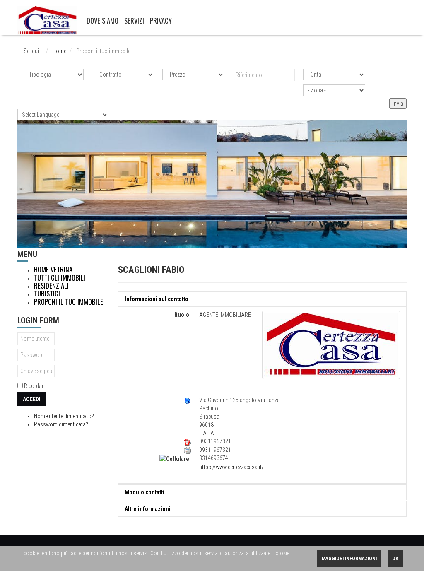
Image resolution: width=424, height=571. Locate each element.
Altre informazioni (148, 509)
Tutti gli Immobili (59, 278)
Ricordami (36, 386)
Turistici (47, 293)
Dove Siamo (102, 20)
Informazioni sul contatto (156, 299)
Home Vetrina (53, 269)
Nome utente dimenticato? (64, 416)
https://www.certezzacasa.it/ (231, 467)
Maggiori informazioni (349, 558)
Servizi (134, 20)
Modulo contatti (144, 492)
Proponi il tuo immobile (68, 302)
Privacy (161, 20)
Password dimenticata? (61, 424)
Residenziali (51, 285)
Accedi (32, 399)
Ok (395, 558)
